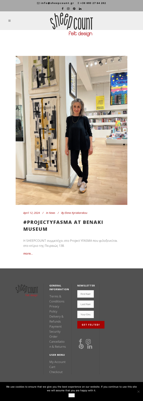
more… (28, 253)
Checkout (56, 372)
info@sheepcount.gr (57, 3)
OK (71, 395)
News (52, 213)
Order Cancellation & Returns (57, 342)
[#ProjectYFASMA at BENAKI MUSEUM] (71, 130)
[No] (138, 391)
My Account (57, 362)
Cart (52, 367)
